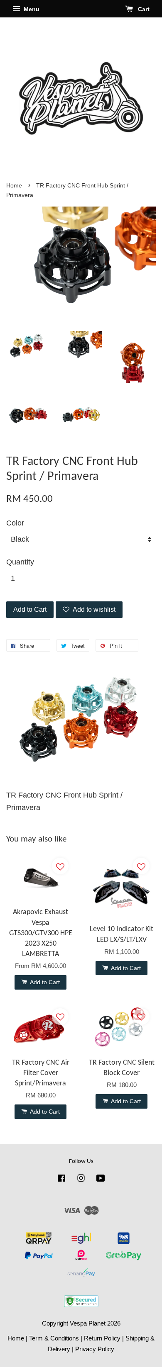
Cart (143, 9)
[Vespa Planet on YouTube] (101, 1179)
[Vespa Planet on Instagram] (81, 1179)
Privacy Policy (94, 1348)
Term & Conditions (54, 1338)
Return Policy (102, 1338)
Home (14, 185)
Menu (30, 9)
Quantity (20, 562)
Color (15, 523)
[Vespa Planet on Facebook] (61, 1179)
